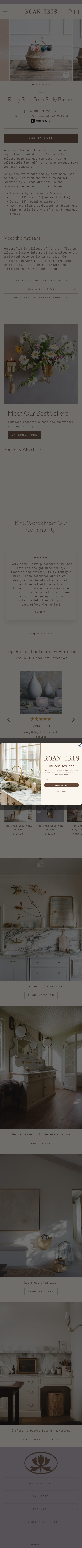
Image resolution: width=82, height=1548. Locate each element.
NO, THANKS (61, 792)
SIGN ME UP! (62, 785)
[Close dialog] (79, 745)
